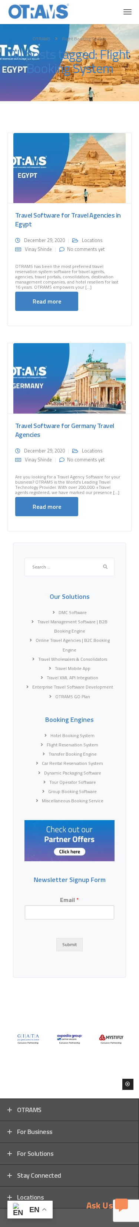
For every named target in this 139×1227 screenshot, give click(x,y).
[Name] (127, 12)
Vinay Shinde (38, 249)
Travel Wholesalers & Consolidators (72, 659)
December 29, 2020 (44, 240)
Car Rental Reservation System (72, 763)
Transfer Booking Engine (73, 753)
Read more (47, 301)
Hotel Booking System (72, 735)
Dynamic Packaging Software (72, 772)
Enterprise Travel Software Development (72, 686)
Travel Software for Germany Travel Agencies (64, 430)
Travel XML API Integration (72, 677)
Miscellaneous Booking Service (72, 800)
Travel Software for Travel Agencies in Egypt (67, 219)
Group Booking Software (72, 791)
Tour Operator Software (72, 782)
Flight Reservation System (72, 744)
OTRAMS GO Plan (72, 696)
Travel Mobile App (72, 668)
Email (69, 900)
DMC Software (73, 612)
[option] (28, 1038)
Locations (92, 240)
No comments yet (86, 249)
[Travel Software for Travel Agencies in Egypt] (69, 167)
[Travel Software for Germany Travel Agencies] (69, 377)
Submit (69, 944)
